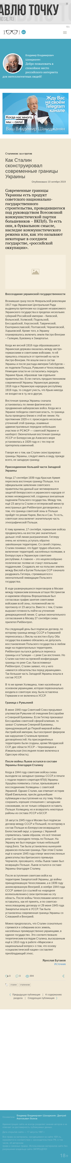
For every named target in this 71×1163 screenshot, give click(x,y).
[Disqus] (35, 1059)
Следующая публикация (41, 998)
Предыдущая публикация (26, 995)
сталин (13, 985)
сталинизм (25, 985)
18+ (68, 27)
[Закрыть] (67, 4)
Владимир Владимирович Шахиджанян (36, 1116)
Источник (60, 964)
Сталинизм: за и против (18, 153)
